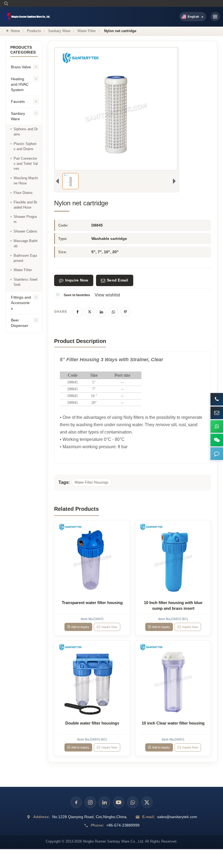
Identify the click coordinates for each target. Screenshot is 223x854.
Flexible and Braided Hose (25, 204)
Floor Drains (23, 193)
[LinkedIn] (101, 312)
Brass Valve (21, 67)
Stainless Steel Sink (26, 282)
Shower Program (25, 219)
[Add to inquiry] (92, 558)
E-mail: (148, 817)
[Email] (216, 413)
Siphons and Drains (26, 131)
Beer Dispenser (19, 323)
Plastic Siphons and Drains (25, 146)
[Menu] (215, 16)
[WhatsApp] (113, 312)
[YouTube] (118, 802)
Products (34, 31)
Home (15, 31)
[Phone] (216, 399)
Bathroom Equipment (25, 258)
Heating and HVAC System (20, 84)
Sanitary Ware (59, 31)
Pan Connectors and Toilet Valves (26, 163)
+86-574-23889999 (123, 825)
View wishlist (107, 295)
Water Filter (87, 31)
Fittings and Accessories (21, 303)
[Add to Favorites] (58, 295)
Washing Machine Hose (26, 180)
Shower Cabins (25, 231)
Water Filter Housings (92, 482)
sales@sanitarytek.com (177, 817)
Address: (41, 817)
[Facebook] (77, 312)
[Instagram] (90, 802)
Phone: (97, 825)
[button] (216, 453)
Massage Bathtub (26, 243)
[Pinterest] (125, 312)
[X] (89, 312)
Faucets (18, 101)
